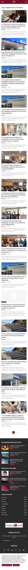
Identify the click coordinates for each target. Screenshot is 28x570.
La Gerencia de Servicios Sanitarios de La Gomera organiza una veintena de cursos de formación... (13, 195)
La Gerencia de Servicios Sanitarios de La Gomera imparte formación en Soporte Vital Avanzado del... (13, 26)
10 (16, 432)
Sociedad (3, 21)
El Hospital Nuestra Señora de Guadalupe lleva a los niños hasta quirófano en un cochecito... (12, 139)
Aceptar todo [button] (16, 565)
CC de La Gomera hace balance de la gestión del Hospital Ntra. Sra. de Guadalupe (13, 278)
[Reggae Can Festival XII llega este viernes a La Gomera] (5, 447)
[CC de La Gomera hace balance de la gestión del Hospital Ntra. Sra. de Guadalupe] (14, 268)
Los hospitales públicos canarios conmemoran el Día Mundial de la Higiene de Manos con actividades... (13, 417)
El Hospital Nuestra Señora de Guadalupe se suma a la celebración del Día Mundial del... (13, 222)
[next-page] (20, 432)
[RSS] (16, 550)
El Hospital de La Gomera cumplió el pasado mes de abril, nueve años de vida (13, 389)
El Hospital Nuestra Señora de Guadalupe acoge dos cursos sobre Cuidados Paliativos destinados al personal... (13, 82)
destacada (12, 455)
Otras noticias (12, 489)
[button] (2, 2)
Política (3, 274)
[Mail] (12, 550)
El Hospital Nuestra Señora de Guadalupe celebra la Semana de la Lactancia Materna (13, 167)
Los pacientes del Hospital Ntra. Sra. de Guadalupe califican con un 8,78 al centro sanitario (13, 111)
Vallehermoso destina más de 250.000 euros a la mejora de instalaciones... (16, 461)
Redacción (3, 29)
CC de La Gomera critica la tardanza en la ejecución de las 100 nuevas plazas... (13, 335)
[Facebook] (4, 550)
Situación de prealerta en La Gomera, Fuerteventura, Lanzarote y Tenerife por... (18, 480)
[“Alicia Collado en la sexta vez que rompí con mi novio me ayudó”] (5, 487)
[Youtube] (23, 550)
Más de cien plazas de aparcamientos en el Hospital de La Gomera (14, 362)
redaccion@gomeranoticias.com (17, 540)
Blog (11, 474)
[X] (19, 550)
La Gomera (4, 49)
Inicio (2, 5)
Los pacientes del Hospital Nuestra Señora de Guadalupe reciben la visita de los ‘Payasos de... (13, 54)
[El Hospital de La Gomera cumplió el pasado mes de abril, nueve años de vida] (14, 379)
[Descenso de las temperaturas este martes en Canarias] (5, 454)
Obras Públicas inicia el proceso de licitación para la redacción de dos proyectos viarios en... (13, 306)
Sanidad (3, 134)
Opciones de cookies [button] (7, 565)
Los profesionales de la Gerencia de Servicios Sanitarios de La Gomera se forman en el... (13, 250)
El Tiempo (12, 482)
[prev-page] (7, 432)
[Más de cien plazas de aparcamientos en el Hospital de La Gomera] (14, 353)
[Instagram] (8, 550)
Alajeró (11, 448)
